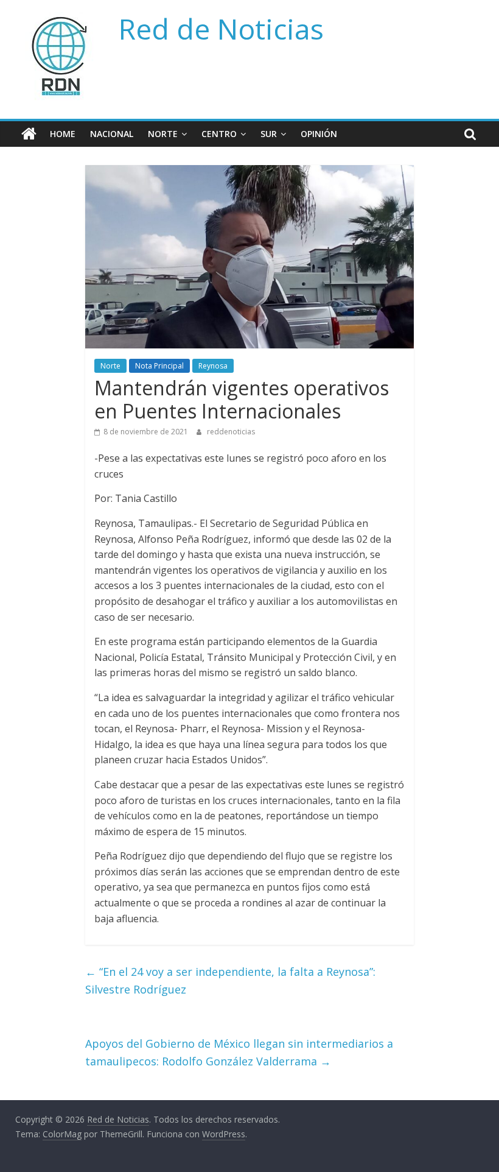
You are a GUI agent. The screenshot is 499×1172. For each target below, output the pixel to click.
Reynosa (213, 366)
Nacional (111, 133)
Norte (163, 133)
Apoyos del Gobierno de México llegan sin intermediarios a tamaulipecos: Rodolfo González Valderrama (239, 1052)
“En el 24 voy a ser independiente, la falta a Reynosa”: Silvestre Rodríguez (230, 980)
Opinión (319, 133)
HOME (62, 133)
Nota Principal (159, 366)
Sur (268, 133)
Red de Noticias (221, 29)
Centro (219, 133)
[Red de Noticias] (29, 134)
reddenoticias (231, 431)
